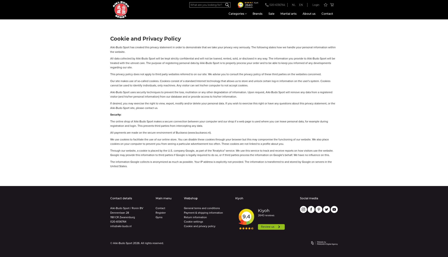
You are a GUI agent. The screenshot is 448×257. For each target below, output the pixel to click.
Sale (271, 13)
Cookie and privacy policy (199, 226)
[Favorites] (326, 5)
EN (301, 4)
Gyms (159, 217)
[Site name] (121, 9)
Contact (327, 13)
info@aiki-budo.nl (121, 226)
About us (309, 13)
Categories (236, 13)
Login (315, 4)
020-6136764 (118, 222)
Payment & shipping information (203, 213)
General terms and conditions (202, 208)
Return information (195, 217)
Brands (257, 13)
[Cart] (332, 5)
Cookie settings (193, 222)
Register (161, 213)
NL (294, 4)
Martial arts (288, 13)
